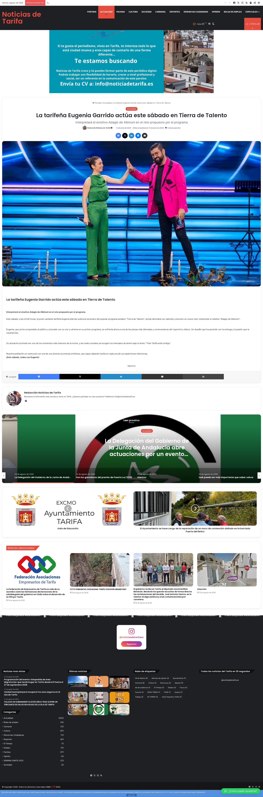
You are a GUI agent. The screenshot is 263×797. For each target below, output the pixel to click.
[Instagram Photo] (22, 637)
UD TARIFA (152, 697)
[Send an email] (111, 128)
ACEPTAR (131, 795)
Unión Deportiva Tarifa (172, 697)
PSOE (167, 692)
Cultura (133, 12)
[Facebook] (118, 135)
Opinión (216, 12)
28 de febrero (141, 678)
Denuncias (165, 683)
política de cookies (167, 792)
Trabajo (139, 697)
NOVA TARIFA (153, 692)
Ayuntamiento (179, 678)
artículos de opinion (160, 678)
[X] (125, 135)
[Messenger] (138, 135)
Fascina (139, 692)
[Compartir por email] (144, 135)
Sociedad (146, 12)
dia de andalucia (142, 687)
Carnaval (160, 12)
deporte (179, 683)
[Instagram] (98, 775)
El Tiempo (8, 743)
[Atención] (227, 570)
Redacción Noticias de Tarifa (98, 128)
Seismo (178, 692)
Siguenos (131, 643)
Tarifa (58, 787)
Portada (91, 12)
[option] (131, 448)
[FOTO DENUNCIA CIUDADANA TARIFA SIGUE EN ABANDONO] (100, 570)
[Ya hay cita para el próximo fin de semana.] (119, 697)
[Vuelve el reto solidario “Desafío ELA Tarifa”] (78, 709)
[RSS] (101, 775)
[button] (240, 791)
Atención (201, 589)
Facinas (120, 12)
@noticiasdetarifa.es (230, 680)
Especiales (252, 12)
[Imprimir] (203, 376)
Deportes (175, 12)
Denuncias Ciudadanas (196, 12)
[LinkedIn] (131, 135)
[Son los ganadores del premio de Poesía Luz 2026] (119, 709)
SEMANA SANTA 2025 (13, 760)
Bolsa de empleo (233, 12)
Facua (183, 687)
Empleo (7, 748)
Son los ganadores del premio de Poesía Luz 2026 (131, 447)
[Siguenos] (131, 632)
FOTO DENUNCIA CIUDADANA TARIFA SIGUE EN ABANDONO (98, 589)
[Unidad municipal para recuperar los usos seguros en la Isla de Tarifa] (119, 683)
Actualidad (106, 12)
